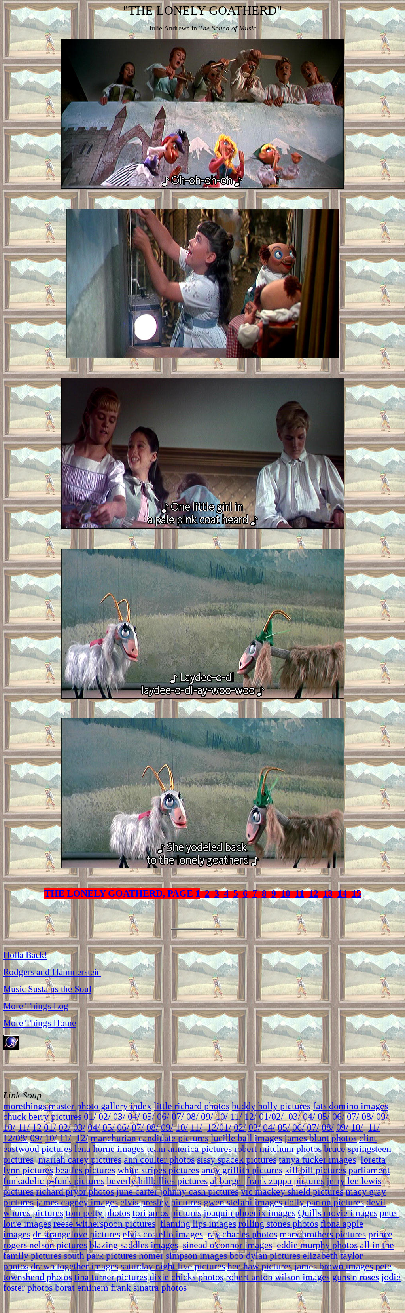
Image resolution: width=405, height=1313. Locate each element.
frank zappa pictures (285, 1181)
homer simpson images (183, 1255)
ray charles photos (242, 1234)
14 (342, 893)
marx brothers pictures (323, 1234)
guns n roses (355, 1277)
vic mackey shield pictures (292, 1191)
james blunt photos (320, 1138)
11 (299, 893)
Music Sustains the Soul (47, 989)
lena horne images (109, 1149)
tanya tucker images (317, 1159)
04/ (134, 1117)
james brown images (333, 1266)
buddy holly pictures (271, 1106)
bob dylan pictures (264, 1255)
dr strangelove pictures (76, 1234)
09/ (207, 1117)
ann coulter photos (159, 1159)
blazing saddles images (133, 1245)
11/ (236, 1117)
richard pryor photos (75, 1191)
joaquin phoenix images (249, 1213)
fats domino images (350, 1106)
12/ (250, 1117)
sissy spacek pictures (236, 1159)
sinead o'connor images (227, 1245)
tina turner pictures (110, 1277)
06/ (163, 1117)
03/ (119, 1117)
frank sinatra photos (149, 1288)
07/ (178, 1117)
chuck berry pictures (42, 1117)
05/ (148, 1117)
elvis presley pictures (160, 1202)
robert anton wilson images (278, 1277)
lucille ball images (246, 1138)
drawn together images (74, 1266)
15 (356, 893)
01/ (90, 1117)
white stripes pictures (158, 1170)
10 (285, 893)
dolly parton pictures (324, 1202)
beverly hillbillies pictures (157, 1181)
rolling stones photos (278, 1223)
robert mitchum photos (278, 1149)
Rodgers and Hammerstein (52, 972)
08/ (192, 1117)
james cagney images (77, 1202)
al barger (227, 1181)
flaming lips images (198, 1223)
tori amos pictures (166, 1213)
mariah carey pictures (79, 1159)
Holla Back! (25, 955)
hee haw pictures (259, 1266)
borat (65, 1288)
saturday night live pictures (173, 1266)
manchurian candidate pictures (149, 1138)
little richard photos (191, 1106)
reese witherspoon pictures (104, 1223)
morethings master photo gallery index (77, 1106)
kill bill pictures (315, 1170)
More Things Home (39, 1023)
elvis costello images (163, 1234)
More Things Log (35, 1006)
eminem (92, 1288)
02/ (104, 1117)
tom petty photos (98, 1213)
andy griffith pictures (241, 1170)
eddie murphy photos (317, 1245)
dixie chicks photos (186, 1277)
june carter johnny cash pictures (177, 1191)
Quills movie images (337, 1213)
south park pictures (100, 1255)
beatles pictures (85, 1170)
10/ (222, 1117)
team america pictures (189, 1149)
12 (313, 893)
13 (328, 893)
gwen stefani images (243, 1202)
